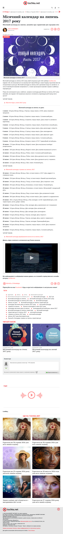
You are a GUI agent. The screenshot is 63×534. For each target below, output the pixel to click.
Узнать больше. (31, 530)
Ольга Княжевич (13, 28)
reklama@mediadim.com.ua (26, 521)
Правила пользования (7, 528)
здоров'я (10, 294)
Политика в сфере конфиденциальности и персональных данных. (27, 528)
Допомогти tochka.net (17, 12)
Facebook (19, 287)
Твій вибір (6, 36)
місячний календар (37, 294)
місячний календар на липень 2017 (19, 296)
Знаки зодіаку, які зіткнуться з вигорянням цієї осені (15, 501)
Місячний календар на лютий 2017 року (44, 350)
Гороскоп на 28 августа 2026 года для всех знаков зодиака (45, 472)
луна (25, 294)
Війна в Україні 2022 (32, 12)
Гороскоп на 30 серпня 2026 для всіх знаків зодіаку (16, 443)
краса (18, 294)
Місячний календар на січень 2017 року (15, 350)
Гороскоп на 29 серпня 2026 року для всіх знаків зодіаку (16, 472)
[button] (55, 7)
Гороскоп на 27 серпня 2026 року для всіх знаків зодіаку (45, 501)
